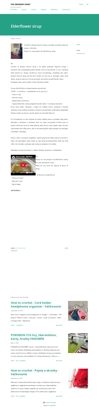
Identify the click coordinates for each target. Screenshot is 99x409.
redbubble (43, 9)
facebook (33, 9)
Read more (59, 325)
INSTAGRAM (14, 9)
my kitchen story (81, 53)
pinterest (24, 9)
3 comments (19, 325)
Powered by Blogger (50, 402)
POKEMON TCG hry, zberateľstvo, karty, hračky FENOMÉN (34, 337)
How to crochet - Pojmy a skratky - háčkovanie (35, 372)
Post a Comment (21, 360)
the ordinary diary (20, 4)
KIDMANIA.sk (54, 9)
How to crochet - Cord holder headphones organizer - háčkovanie (36, 304)
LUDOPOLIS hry (66, 9)
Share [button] (78, 44)
